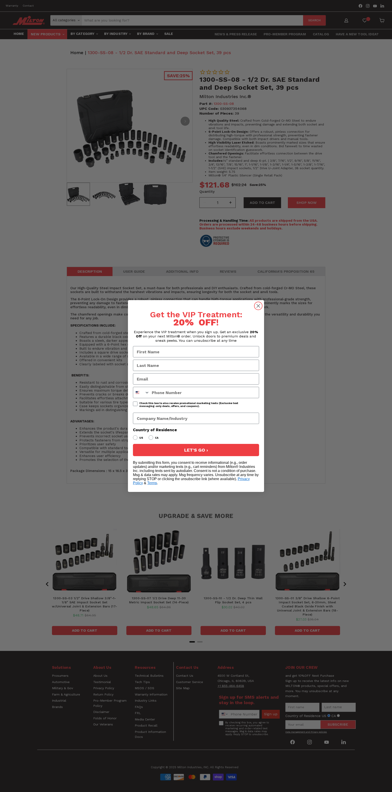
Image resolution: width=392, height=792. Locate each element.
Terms (152, 483)
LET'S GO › (196, 450)
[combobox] (141, 392)
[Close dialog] (258, 306)
